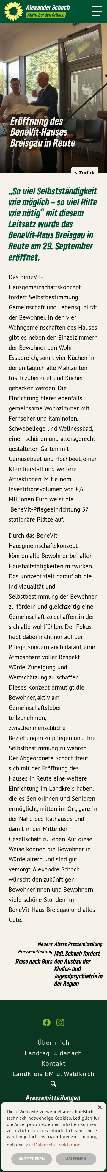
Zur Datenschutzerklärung (53, 1145)
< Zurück (85, 172)
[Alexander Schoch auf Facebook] (47, 1025)
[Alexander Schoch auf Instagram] (60, 1025)
